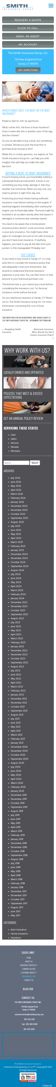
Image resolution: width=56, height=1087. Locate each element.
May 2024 (16, 582)
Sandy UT (47, 317)
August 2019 (17, 811)
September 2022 (19, 662)
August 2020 (17, 762)
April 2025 (16, 538)
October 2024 (18, 562)
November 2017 (19, 895)
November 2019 (19, 799)
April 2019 (16, 827)
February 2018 (18, 883)
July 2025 (15, 526)
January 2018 (17, 887)
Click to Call (28, 28)
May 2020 (16, 774)
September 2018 (19, 855)
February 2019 (18, 835)
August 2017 (17, 907)
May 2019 (15, 823)
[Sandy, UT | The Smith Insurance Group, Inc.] (17, 5)
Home (29, 957)
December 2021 (19, 698)
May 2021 (15, 726)
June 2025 (16, 530)
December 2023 (19, 602)
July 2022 (15, 670)
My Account (28, 44)
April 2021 (16, 730)
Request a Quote (28, 20)
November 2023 (19, 606)
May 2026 (16, 485)
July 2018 (15, 863)
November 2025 (19, 510)
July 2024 (15, 574)
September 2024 (19, 566)
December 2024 (19, 554)
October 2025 (18, 514)
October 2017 (18, 899)
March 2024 (17, 590)
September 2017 (19, 903)
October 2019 (18, 803)
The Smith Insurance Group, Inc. (28, 1064)
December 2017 (19, 891)
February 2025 (18, 546)
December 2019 (19, 795)
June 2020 (16, 770)
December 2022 (19, 650)
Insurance (28, 317)
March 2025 (17, 542)
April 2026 (16, 489)
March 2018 (16, 879)
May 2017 (15, 915)
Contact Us (28, 979)
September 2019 (19, 807)
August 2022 (17, 666)
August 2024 (17, 570)
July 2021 (15, 718)
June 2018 (15, 867)
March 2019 (16, 831)
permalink (46, 320)
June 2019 (15, 819)
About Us (28, 961)
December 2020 (19, 746)
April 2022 (16, 682)
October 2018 (18, 851)
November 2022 (19, 654)
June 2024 (16, 578)
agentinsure (33, 120)
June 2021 (15, 722)
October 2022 (18, 658)
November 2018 (19, 847)
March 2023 (17, 638)
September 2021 (19, 710)
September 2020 (19, 758)
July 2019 (15, 815)
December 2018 (19, 843)
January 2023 (17, 646)
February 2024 (18, 594)
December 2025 (19, 506)
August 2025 (17, 522)
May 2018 (15, 871)
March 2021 (16, 734)
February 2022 (18, 690)
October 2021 (18, 706)
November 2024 (19, 558)
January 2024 (17, 598)
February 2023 (18, 642)
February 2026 (18, 497)
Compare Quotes (28, 968)
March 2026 (17, 493)
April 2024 (16, 586)
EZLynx (31, 1067)
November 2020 (19, 750)
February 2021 (18, 738)
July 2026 (15, 477)
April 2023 (16, 634)
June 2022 (16, 674)
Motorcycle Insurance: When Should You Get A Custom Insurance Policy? (42, 333)
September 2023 (19, 614)
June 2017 (15, 911)
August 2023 (17, 618)
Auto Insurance (18, 929)
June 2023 (16, 626)
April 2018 (16, 875)
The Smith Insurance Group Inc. (15, 320)
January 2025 (17, 550)
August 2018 (17, 859)
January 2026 (17, 501)
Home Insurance (19, 933)
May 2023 (16, 630)
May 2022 (16, 678)
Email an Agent (28, 36)
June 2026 (16, 481)
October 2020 (18, 754)
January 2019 (17, 839)
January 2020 (17, 791)
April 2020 (16, 778)
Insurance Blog (28, 976)
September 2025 (19, 518)
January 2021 (17, 742)
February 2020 (18, 787)
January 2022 (17, 694)
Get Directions (28, 69)
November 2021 (19, 702)
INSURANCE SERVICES (28, 965)
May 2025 (16, 534)
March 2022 (17, 686)
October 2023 (18, 610)
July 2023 (15, 622)
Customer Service (28, 972)
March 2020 (17, 782)
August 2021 (17, 714)
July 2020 (15, 766)
